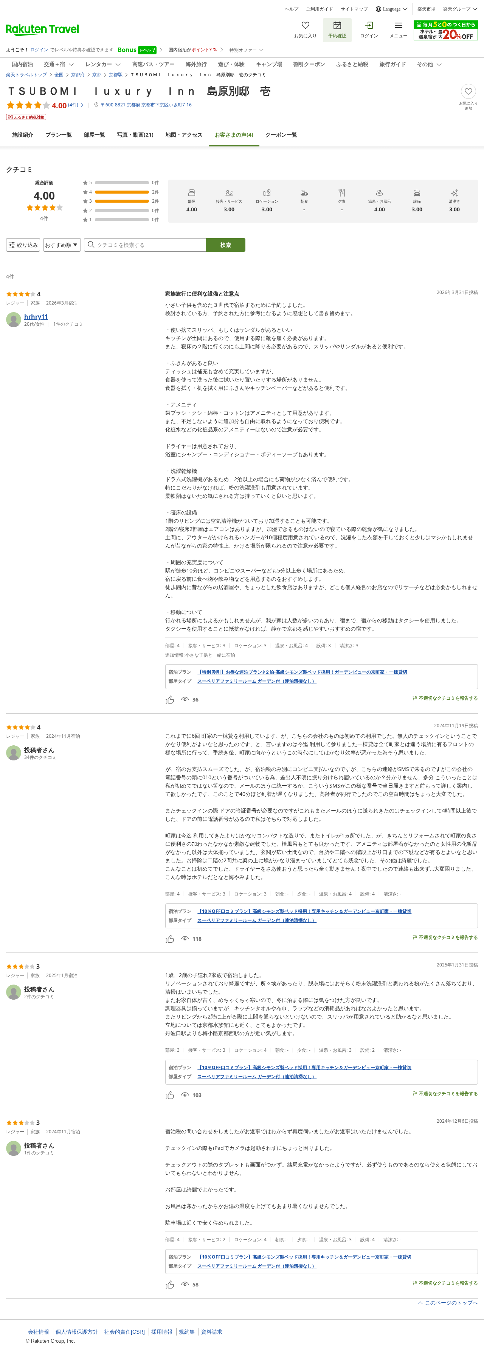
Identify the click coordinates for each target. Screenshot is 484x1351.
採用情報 (161, 1332)
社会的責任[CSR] (124, 1332)
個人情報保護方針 (77, 1332)
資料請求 (211, 1332)
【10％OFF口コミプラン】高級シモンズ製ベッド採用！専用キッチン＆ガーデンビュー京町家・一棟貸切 (304, 911)
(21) (135, 134)
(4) (234, 134)
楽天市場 (426, 9)
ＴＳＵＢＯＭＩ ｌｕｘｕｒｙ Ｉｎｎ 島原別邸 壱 (138, 90)
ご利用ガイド (319, 9)
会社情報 (38, 1332)
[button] (82, 319)
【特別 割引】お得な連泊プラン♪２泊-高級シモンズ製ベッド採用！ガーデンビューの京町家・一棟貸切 (302, 672)
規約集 (187, 1332)
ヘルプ (291, 9)
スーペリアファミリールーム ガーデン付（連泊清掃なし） (256, 681)
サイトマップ (354, 9)
